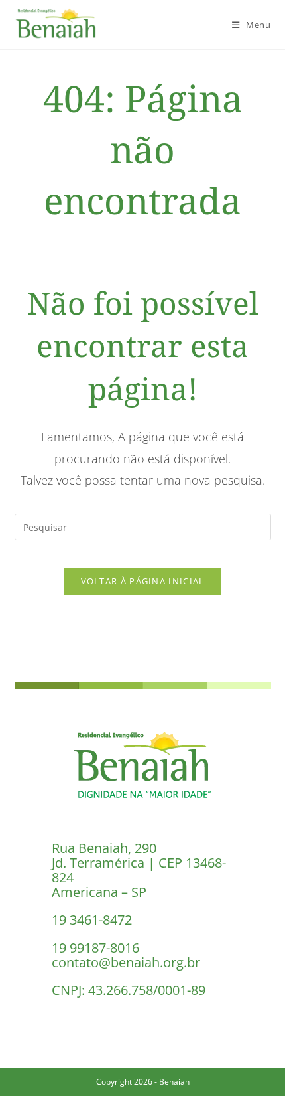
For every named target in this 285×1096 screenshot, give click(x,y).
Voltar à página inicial (143, 581)
